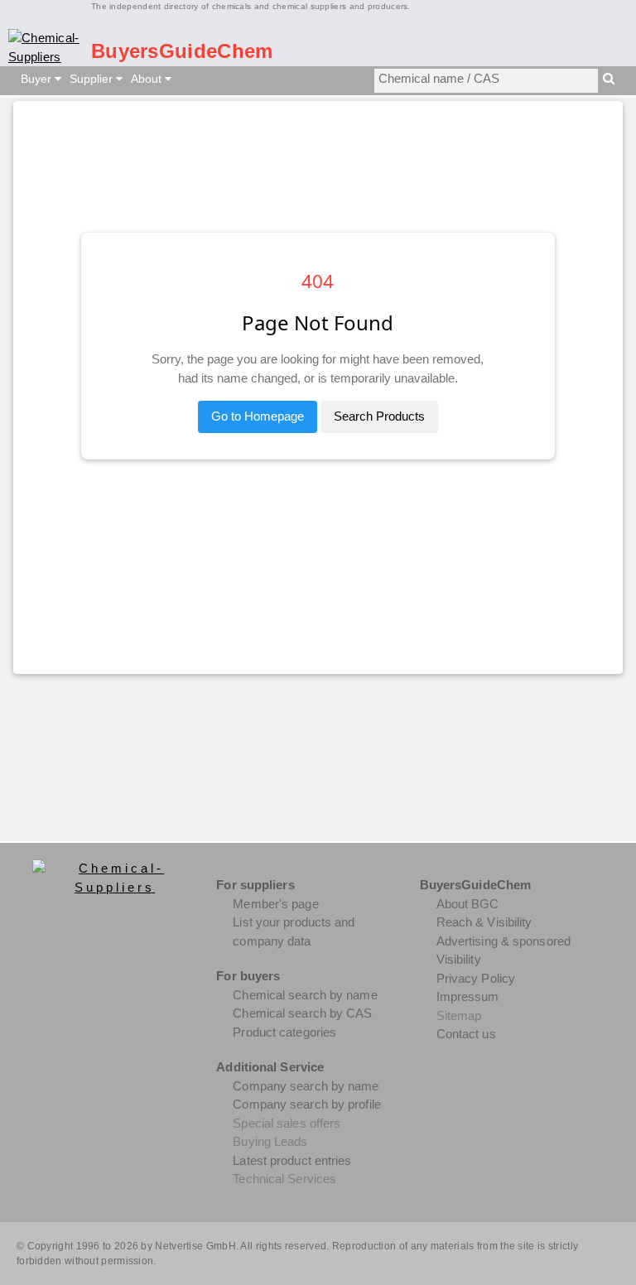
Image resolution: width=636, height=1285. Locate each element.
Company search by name (305, 1086)
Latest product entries (292, 1160)
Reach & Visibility (484, 922)
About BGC (467, 904)
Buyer (38, 78)
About (148, 78)
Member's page (275, 904)
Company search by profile (307, 1104)
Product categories (284, 1032)
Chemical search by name (305, 995)
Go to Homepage (257, 416)
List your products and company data (293, 931)
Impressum (467, 996)
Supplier (93, 78)
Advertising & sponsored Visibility (503, 950)
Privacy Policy (475, 978)
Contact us (466, 1034)
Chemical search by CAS (302, 1013)
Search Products (379, 416)
